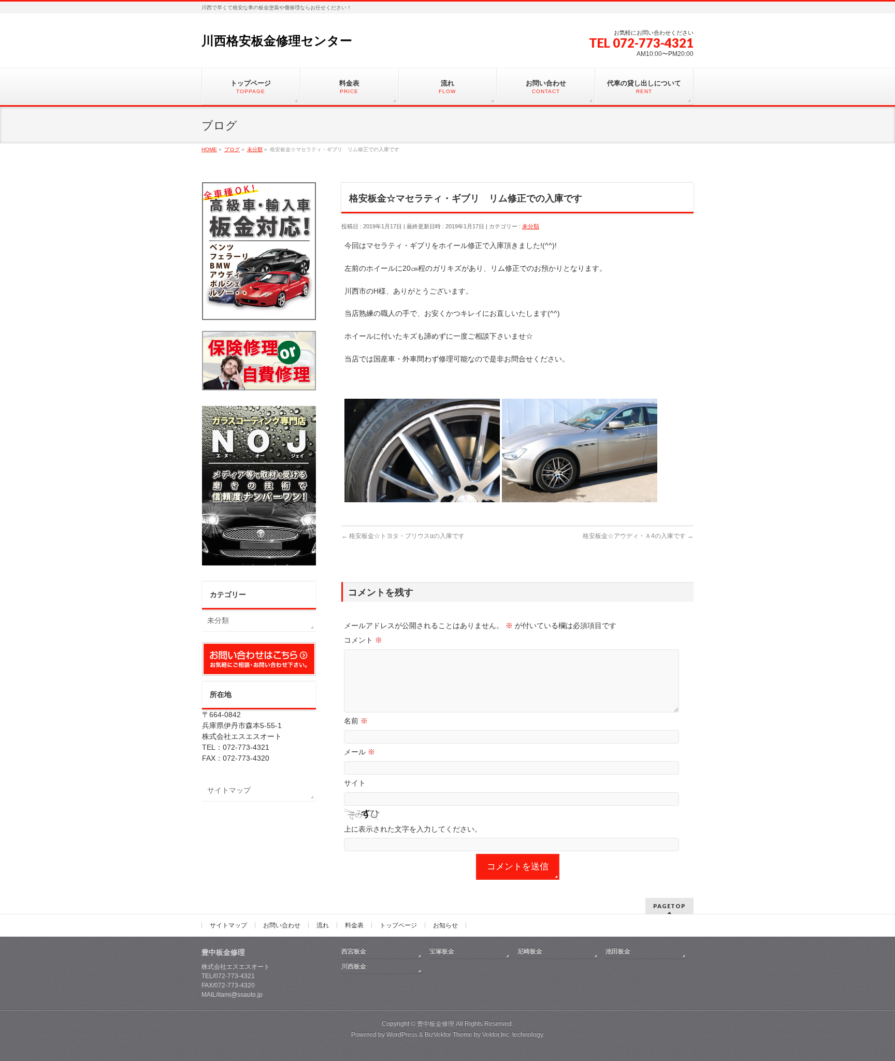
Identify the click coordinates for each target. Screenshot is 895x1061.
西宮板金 (353, 951)
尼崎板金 (529, 951)
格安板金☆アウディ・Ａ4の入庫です (638, 536)
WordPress (401, 1034)
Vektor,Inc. (496, 1034)
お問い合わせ (281, 925)
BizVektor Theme (448, 1034)
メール (359, 752)
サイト (355, 783)
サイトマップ (229, 790)
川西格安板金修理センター (276, 41)
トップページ (398, 925)
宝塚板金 (441, 951)
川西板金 (353, 966)
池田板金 (617, 951)
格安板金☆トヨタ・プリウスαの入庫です (403, 536)
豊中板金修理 (435, 1023)
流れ (322, 925)
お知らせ (445, 925)
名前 (356, 721)
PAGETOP (669, 906)
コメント (363, 640)
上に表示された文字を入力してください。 (413, 829)
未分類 (530, 226)
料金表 (354, 925)
